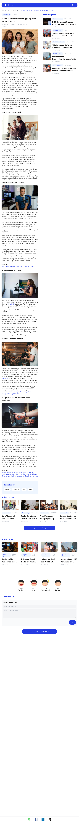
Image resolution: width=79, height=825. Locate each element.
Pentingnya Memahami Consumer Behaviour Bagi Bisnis (19, 474)
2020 (30, 489)
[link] (9, 5)
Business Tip (14, 10)
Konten (7, 489)
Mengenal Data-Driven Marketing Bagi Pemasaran (17, 472)
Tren (24, 489)
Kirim (72, 622)
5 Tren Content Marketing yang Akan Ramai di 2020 (37, 10)
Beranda (4, 10)
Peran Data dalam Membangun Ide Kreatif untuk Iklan (18, 266)
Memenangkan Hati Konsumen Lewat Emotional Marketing (20, 476)
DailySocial (11, 304)
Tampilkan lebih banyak (39, 528)
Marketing (16, 489)
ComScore (5, 378)
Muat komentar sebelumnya (39, 632)
